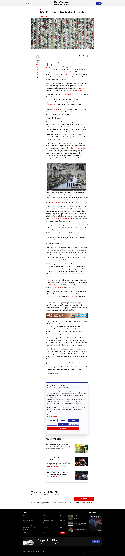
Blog (41, 9)
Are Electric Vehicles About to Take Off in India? (58, 459)
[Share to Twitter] (38, 70)
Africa (44, 522)
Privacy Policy (90, 502)
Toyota (48, 280)
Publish (61, 527)
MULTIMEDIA (76, 515)
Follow (38, 60)
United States (45, 527)
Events (61, 518)
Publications (62, 520)
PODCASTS (75, 528)
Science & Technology (27, 525)
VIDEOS (75, 521)
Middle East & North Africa (48, 520)
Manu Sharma (56, 466)
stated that (70, 94)
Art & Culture (25, 522)
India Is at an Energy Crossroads (57, 445)
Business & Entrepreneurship (28, 520)
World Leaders (26, 529)
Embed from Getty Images (50, 161)
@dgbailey (38, 62)
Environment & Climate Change (29, 527)
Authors (61, 522)
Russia (61, 515)
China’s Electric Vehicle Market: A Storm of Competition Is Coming (58, 473)
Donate (96, 541)
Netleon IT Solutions (98, 553)
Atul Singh (49, 466)
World (24, 532)
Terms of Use (37, 503)
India (44, 529)
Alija (56, 373)
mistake (48, 132)
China (44, 532)
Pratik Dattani (50, 450)
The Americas (45, 515)
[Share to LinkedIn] (38, 72)
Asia (43, 525)
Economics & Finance (27, 518)
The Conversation (74, 363)
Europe (44, 518)
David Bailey (44, 16)
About (61, 525)
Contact (62, 529)
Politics (24, 515)
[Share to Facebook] (38, 67)
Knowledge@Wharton (52, 476)
